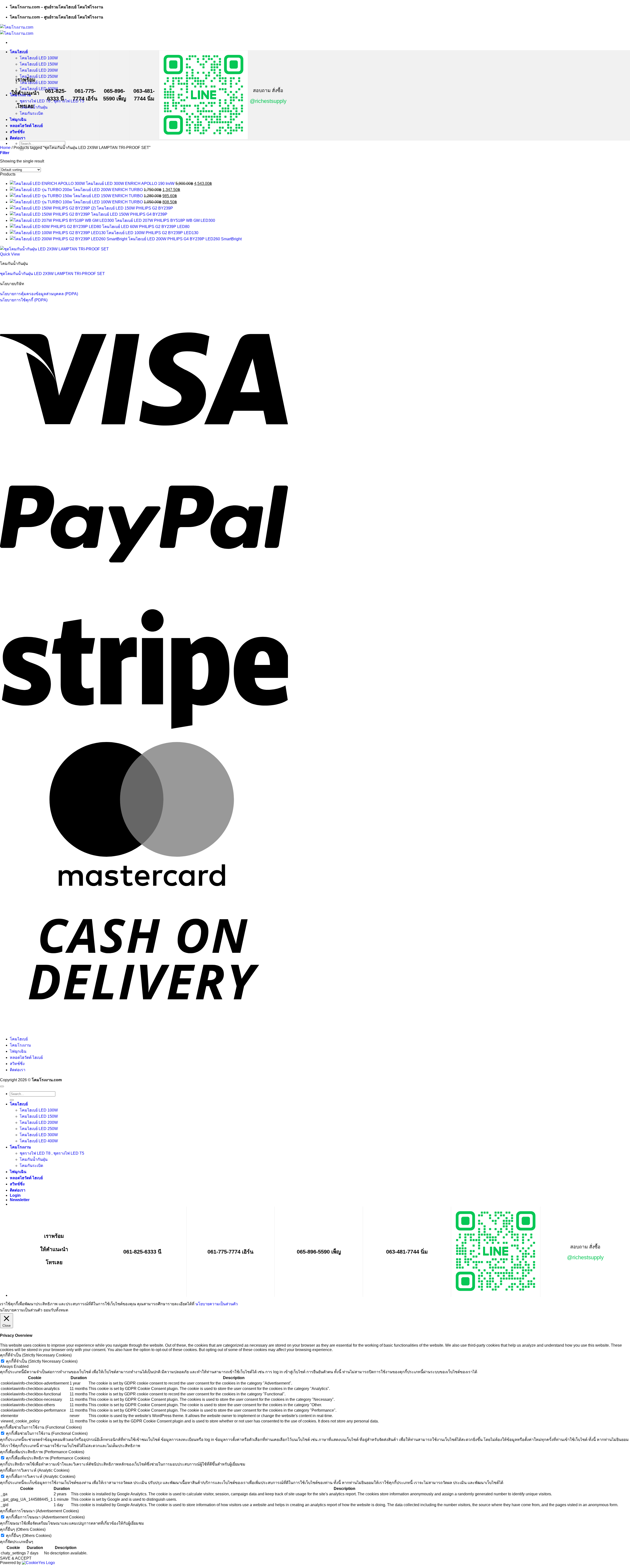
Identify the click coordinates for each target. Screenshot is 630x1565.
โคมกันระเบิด (31, 113)
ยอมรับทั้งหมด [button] (56, 1310)
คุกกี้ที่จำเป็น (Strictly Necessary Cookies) (42, 1361)
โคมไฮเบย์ (19, 52)
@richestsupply (268, 101)
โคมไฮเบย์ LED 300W (39, 83)
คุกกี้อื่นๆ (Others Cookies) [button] (23, 1529)
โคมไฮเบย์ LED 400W (39, 1141)
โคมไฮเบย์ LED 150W (39, 64)
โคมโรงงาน (20, 1045)
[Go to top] (2, 1086)
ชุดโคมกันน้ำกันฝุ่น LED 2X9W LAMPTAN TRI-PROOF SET (52, 274)
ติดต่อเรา (17, 138)
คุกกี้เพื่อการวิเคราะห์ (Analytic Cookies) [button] (34, 1470)
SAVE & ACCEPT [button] (16, 1558)
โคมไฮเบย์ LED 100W (39, 58)
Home (5, 147)
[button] (4, 153)
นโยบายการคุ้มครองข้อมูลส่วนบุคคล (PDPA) (39, 294)
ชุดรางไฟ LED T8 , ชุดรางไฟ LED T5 (52, 1153)
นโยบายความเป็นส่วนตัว (216, 1304)
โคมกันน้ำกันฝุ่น (33, 1159)
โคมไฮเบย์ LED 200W (39, 70)
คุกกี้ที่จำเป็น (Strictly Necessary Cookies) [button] (36, 1355)
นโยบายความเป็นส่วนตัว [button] (21, 1310)
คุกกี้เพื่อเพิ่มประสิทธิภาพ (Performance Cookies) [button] (42, 1452)
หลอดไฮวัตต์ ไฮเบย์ (26, 126)
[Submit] (12, 1100)
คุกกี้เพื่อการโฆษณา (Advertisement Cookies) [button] (39, 1511)
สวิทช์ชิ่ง (17, 132)
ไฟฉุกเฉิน (18, 119)
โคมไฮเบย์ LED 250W (39, 76)
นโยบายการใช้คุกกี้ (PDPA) (23, 300)
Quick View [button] (10, 254)
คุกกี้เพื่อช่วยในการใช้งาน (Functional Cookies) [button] (41, 1427)
